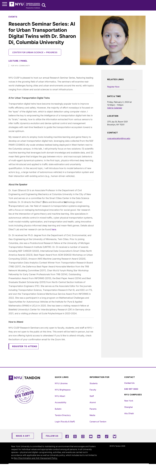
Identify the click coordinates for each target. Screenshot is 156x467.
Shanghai (128, 407)
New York (128, 400)
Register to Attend (24, 346)
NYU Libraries (61, 383)
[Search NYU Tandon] (44, 5)
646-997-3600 (131, 389)
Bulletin (58, 409)
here (54, 229)
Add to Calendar (114, 108)
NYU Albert (60, 396)
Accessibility (60, 402)
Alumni (93, 402)
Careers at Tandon (98, 421)
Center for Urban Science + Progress (34, 52)
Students (94, 383)
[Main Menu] (4, 4)
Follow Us (52, 436)
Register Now (113, 86)
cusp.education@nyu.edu (118, 138)
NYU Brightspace (62, 389)
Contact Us (129, 383)
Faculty (93, 389)
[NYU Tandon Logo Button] (31, 377)
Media (92, 415)
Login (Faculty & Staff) (65, 421)
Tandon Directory (63, 415)
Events (13, 17)
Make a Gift (23, 436)
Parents (93, 409)
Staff (92, 396)
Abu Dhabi (129, 413)
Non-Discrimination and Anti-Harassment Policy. (36, 458)
